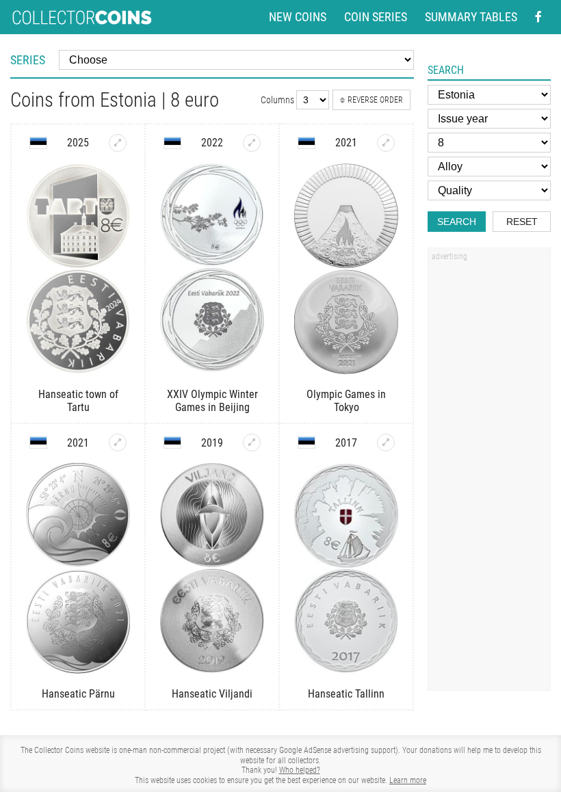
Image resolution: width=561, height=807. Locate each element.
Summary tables (471, 17)
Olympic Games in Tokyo (346, 401)
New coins (297, 17)
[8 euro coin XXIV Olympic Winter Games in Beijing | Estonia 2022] (252, 143)
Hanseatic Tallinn (346, 693)
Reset (522, 221)
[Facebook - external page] (538, 17)
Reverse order (375, 100)
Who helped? (299, 770)
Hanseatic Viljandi (212, 693)
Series (27, 60)
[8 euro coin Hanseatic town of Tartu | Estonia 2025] (118, 143)
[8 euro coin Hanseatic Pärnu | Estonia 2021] (118, 442)
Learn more (407, 780)
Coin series (375, 17)
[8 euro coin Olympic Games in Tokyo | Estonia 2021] (386, 143)
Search (456, 221)
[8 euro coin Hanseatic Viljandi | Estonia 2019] (252, 442)
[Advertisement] (489, 474)
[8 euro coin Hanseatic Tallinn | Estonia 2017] (386, 442)
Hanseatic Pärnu (78, 693)
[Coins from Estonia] (38, 143)
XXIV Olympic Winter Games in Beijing (212, 401)
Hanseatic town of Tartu (78, 401)
